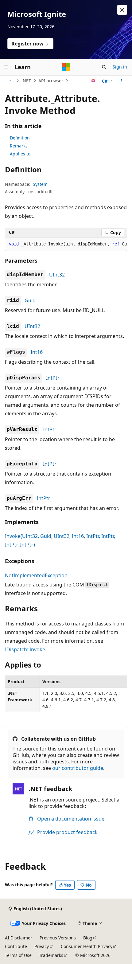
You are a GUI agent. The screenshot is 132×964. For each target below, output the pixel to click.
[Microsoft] (66, 67)
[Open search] (104, 66)
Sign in (120, 67)
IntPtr (53, 377)
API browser (50, 81)
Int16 (37, 352)
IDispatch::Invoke (25, 649)
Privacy (41, 946)
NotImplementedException (36, 575)
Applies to (20, 154)
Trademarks (51, 955)
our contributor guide (77, 768)
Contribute (16, 946)
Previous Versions (58, 938)
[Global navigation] (6, 66)
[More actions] (121, 81)
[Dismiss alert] (122, 10)
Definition (20, 138)
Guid (30, 300)
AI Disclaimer (18, 938)
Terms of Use (18, 955)
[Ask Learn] (93, 81)
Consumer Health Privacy (86, 946)
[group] (66, 244)
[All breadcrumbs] (10, 81)
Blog (87, 938)
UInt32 (57, 274)
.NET (26, 81)
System (40, 184)
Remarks (19, 146)
